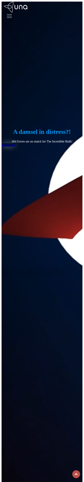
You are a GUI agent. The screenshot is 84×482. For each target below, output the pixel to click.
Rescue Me (8, 145)
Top (76, 474)
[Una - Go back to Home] (17, 3)
